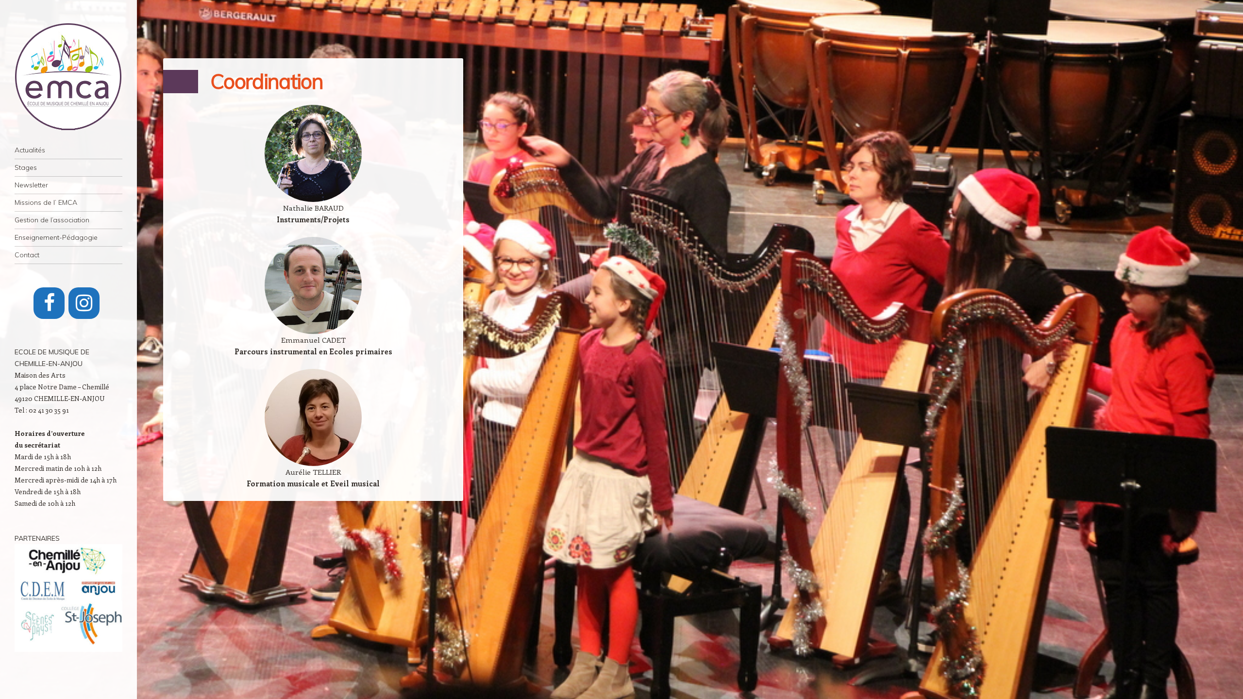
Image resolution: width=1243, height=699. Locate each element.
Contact (27, 254)
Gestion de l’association (52, 220)
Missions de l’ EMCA (46, 202)
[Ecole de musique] (68, 76)
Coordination (266, 81)
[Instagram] (84, 303)
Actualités (30, 150)
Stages (26, 167)
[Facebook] (49, 303)
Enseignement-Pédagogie (56, 237)
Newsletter (31, 185)
